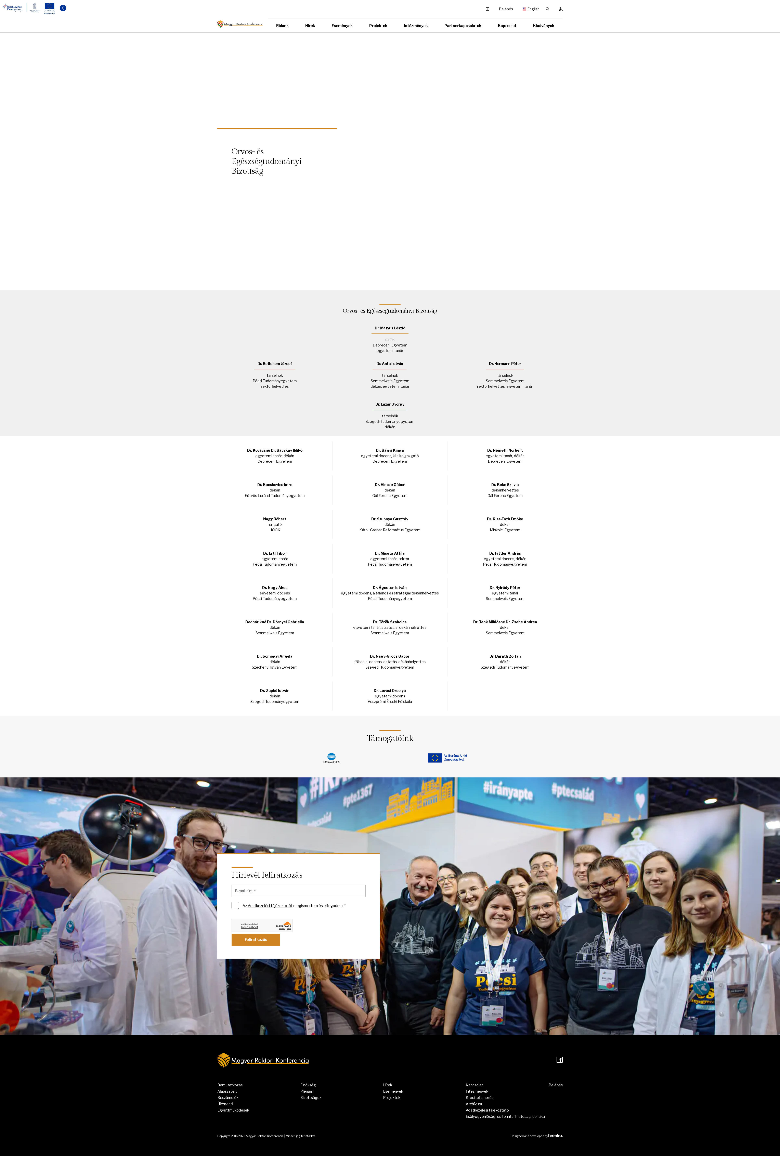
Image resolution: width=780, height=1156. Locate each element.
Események (342, 26)
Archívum (474, 1104)
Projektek (378, 26)
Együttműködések (233, 1110)
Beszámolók (227, 1097)
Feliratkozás (256, 939)
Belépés (506, 9)
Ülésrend (225, 1104)
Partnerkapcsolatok (462, 26)
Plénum (306, 1091)
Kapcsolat (507, 26)
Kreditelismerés (479, 1097)
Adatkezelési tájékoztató (487, 1110)
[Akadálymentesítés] (561, 9)
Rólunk (282, 26)
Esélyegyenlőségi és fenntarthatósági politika (505, 1116)
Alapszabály (227, 1091)
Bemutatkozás (230, 1085)
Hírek (310, 26)
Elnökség (308, 1085)
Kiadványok (543, 26)
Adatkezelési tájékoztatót (270, 906)
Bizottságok (311, 1097)
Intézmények (416, 26)
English (531, 9)
